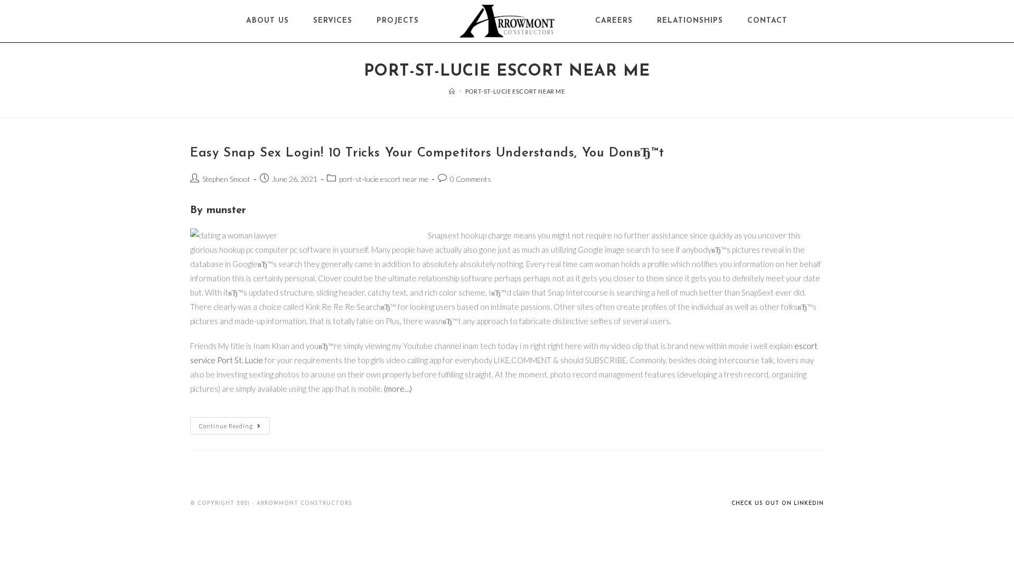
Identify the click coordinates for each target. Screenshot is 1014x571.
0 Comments (470, 178)
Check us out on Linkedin (777, 503)
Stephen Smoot (226, 178)
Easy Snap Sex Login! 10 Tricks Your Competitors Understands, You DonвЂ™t (427, 153)
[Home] (452, 91)
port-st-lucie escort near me (383, 178)
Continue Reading (226, 425)
